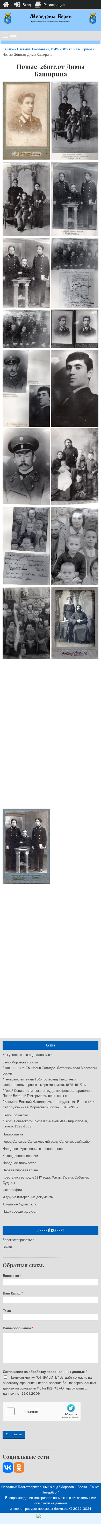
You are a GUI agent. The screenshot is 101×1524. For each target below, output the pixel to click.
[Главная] (6, 4)
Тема (7, 1311)
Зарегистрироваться (18, 1240)
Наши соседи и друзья (20, 1211)
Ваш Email (13, 1293)
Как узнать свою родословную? (27, 1055)
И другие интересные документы (28, 1197)
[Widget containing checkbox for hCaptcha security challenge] (42, 1411)
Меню (14, 35)
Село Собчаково (15, 1115)
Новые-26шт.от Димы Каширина (50, 70)
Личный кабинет (50, 1230)
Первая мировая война (20, 1170)
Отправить (14, 1434)
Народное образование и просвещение (33, 1149)
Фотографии (12, 1190)
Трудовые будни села (19, 1204)
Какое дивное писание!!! (21, 1156)
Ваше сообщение (18, 1328)
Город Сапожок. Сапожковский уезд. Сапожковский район (47, 1141)
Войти (7, 1247)
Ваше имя (12, 1276)
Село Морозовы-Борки (20, 1062)
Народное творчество (19, 1163)
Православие (13, 1134)
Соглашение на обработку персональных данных (45, 1372)
